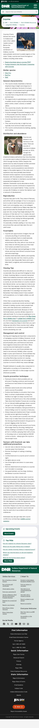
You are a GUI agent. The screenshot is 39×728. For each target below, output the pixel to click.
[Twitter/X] (8, 623)
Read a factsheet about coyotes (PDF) (18, 62)
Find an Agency (18, 641)
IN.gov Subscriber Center (8, 613)
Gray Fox (8, 73)
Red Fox (7, 75)
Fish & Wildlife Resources (28, 22)
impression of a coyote (19, 321)
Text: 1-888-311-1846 (18, 647)
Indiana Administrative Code (18, 692)
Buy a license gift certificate (8, 585)
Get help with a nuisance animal (25, 595)
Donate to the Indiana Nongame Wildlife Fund (27, 580)
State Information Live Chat (18, 634)
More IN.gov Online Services (8, 608)
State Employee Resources (19, 671)
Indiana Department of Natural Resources (20, 6)
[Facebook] (4, 623)
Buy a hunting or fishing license (10, 580)
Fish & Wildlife (14, 22)
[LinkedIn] (20, 623)
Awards (19, 695)
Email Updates (18, 685)
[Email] (23, 623)
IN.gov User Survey (18, 654)
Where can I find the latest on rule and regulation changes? (18, 554)
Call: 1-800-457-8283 (18, 644)
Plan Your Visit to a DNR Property (28, 612)
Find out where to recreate (26, 585)
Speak (18, 707)
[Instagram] (12, 623)
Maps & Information (19, 678)
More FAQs (8, 561)
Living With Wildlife (11, 25)
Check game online (8, 589)
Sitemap (18, 664)
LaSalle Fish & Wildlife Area (26, 318)
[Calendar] (27, 623)
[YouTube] (16, 623)
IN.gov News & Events (18, 681)
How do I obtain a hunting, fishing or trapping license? (19, 549)
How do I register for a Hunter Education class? (17, 543)
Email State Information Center (18, 637)
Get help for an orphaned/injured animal (26, 590)
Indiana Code (19, 688)
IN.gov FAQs (18, 668)
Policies (19, 661)
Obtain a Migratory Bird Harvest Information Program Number (10, 596)
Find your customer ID (9, 592)
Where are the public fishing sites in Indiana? (16, 546)
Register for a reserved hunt (10, 601)
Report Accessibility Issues (19, 711)
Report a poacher (26, 603)
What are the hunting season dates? (14, 557)
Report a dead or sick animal (27, 599)
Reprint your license (9, 605)
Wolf (6, 77)
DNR (6, 22)
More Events (9, 533)
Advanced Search (18, 658)
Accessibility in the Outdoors (26, 617)
